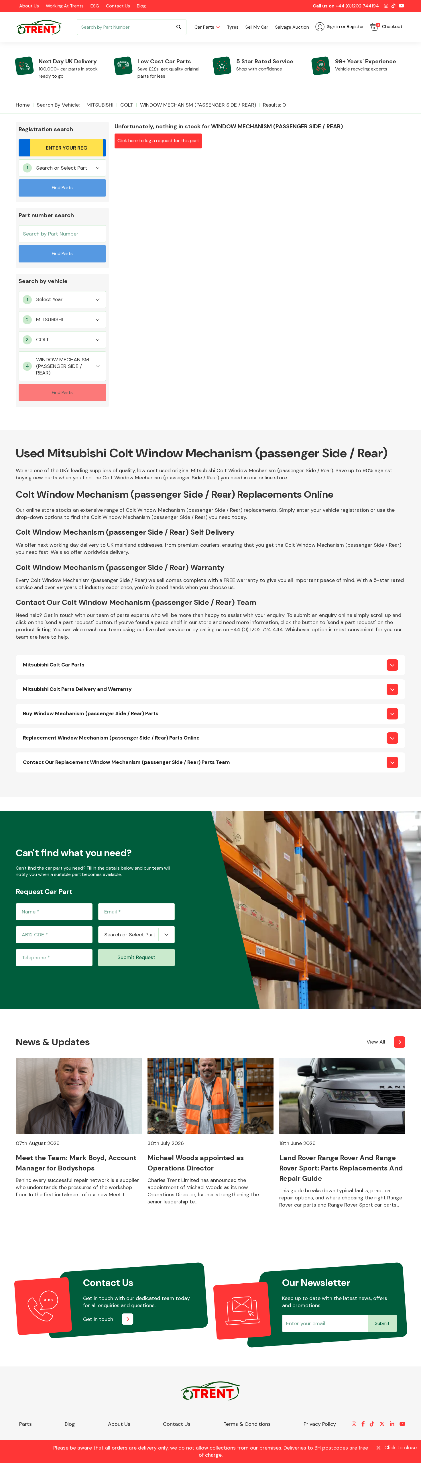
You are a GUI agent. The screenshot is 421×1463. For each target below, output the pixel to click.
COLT (126, 104)
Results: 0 (274, 104)
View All (376, 1041)
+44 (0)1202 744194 (357, 6)
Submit (382, 1323)
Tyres (233, 27)
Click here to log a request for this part (158, 141)
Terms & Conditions (247, 1424)
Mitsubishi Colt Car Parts (53, 664)
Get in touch (98, 1319)
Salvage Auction (292, 27)
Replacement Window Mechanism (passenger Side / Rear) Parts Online (111, 737)
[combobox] (62, 168)
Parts (25, 1424)
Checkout (389, 26)
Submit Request (136, 957)
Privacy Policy (320, 1424)
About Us (29, 6)
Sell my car (256, 27)
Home (23, 104)
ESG (95, 6)
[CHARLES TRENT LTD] (41, 27)
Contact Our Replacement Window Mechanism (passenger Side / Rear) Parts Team (126, 762)
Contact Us (118, 6)
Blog (141, 6)
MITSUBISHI (99, 104)
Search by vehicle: (58, 104)
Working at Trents (65, 6)
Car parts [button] (204, 27)
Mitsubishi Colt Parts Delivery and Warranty (77, 689)
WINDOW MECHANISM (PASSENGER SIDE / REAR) (198, 104)
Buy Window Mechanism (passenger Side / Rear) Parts (90, 713)
